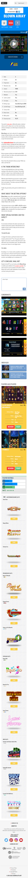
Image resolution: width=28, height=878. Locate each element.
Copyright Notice (13, 871)
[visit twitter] (6, 840)
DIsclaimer (13, 870)
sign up (16, 9)
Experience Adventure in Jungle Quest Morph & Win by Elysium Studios (17, 375)
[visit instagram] (16, 840)
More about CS (14, 834)
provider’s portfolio (19, 266)
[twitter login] (19, 12)
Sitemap (13, 873)
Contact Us (15, 823)
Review (11, 427)
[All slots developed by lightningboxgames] (14, 65)
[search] (15, 3)
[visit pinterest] (11, 840)
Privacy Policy (14, 868)
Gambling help (14, 844)
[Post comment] (24, 289)
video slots (9, 124)
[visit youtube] (21, 840)
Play (14, 519)
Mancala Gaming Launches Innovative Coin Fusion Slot (17, 368)
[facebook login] (17, 12)
